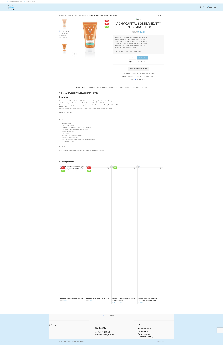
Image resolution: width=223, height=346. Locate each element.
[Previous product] (158, 15)
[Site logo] (13, 7)
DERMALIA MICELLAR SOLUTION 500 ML (72, 298)
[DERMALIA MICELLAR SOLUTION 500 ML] (72, 231)
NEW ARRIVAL (144, 73)
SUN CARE (82, 15)
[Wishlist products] (203, 7)
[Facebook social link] (136, 79)
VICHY (152, 76)
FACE (66, 15)
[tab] (80, 86)
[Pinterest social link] (140, 79)
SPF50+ (137, 76)
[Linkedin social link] (142, 79)
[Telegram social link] (144, 79)
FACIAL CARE (73, 15)
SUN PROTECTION (145, 76)
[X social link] (138, 79)
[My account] (200, 7)
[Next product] (163, 15)
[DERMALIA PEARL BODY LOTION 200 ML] (98, 231)
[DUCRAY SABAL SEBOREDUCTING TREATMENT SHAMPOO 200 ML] (150, 231)
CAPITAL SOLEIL (129, 76)
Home (61, 15)
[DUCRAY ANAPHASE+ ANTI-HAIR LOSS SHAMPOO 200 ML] (124, 231)
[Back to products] (161, 15)
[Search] (215, 7)
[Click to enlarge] (74, 54)
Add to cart (142, 57)
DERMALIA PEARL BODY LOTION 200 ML (97, 298)
